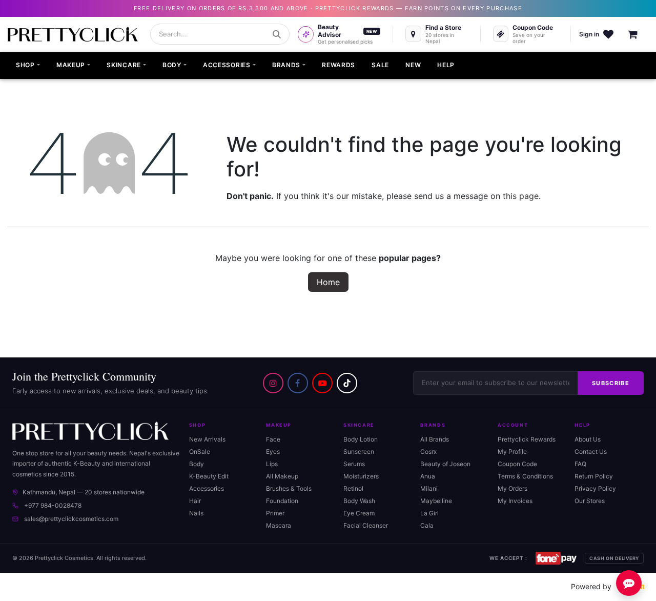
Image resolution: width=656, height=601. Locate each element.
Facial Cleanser (365, 525)
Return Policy (594, 476)
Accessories (206, 488)
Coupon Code (517, 464)
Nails (196, 513)
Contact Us (591, 451)
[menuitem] (28, 65)
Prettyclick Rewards (527, 439)
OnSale (199, 451)
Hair (195, 501)
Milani (429, 488)
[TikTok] (347, 383)
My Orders (512, 488)
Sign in (589, 34)
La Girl (429, 513)
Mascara (278, 525)
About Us (588, 439)
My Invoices (515, 501)
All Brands (434, 439)
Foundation (282, 501)
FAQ (580, 464)
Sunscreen (358, 451)
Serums (354, 464)
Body (196, 464)
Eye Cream (359, 513)
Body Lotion (360, 439)
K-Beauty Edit (209, 476)
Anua (427, 476)
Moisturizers (361, 476)
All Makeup (282, 476)
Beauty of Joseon (445, 464)
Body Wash (359, 501)
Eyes (273, 451)
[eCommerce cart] (638, 34)
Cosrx (428, 451)
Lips (272, 464)
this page (521, 196)
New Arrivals (207, 439)
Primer (275, 513)
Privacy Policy (595, 488)
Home (328, 282)
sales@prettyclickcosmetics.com (71, 519)
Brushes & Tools (289, 488)
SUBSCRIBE (610, 383)
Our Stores (590, 501)
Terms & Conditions (525, 476)
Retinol (353, 488)
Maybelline (436, 501)
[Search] (276, 34)
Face (273, 439)
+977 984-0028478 (53, 505)
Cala (427, 525)
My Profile (512, 451)
